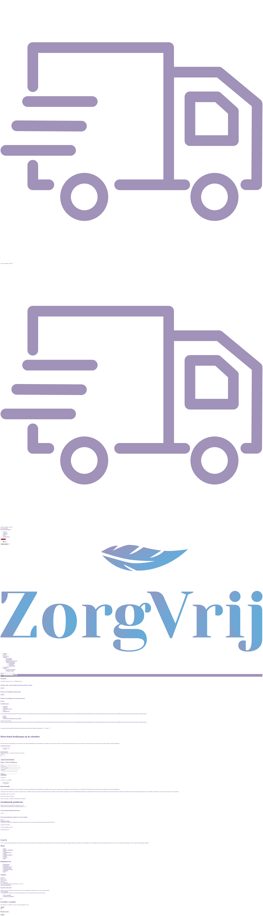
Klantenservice (6, 536)
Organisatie (3, 769)
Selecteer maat (6, 748)
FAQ (4, 535)
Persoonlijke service (7, 709)
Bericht (2, 773)
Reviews (5, 534)
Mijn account (6, 865)
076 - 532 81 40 (4, 882)
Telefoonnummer (4, 767)
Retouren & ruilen (7, 868)
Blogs (4, 858)
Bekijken (2, 688)
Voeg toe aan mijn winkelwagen (7, 759)
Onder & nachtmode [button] (10, 662)
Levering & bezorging (8, 869)
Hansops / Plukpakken (8, 850)
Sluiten (2, 676)
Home (4, 848)
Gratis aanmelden (4, 891)
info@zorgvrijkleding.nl (6, 885)
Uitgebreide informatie (5, 745)
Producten (5, 706)
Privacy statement (7, 895)
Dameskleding (9, 659)
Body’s (4, 654)
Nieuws (5, 531)
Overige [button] (5, 668)
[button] (3, 539)
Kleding (5, 853)
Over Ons (5, 533)
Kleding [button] (5, 657)
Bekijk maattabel (4, 751)
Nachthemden (12, 663)
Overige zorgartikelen (10, 669)
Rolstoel (5, 856)
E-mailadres (4, 766)
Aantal (2, 770)
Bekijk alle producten (5, 821)
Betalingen (5, 870)
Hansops (5, 653)
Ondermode (11, 664)
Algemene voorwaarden (8, 896)
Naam (2, 765)
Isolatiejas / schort (10, 670)
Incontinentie (6, 667)
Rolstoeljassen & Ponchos (11, 661)
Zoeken (15, 674)
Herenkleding (9, 658)
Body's (4, 851)
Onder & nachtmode (7, 854)
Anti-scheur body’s (7, 852)
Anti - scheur (6, 656)
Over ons (5, 707)
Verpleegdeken (12, 665)
